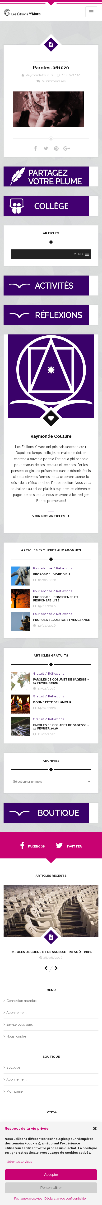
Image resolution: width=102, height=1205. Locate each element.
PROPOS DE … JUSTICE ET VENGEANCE (61, 620)
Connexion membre (21, 1001)
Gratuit (38, 673)
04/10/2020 (70, 75)
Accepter (51, 1174)
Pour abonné (42, 568)
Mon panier (15, 1091)
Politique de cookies (28, 1198)
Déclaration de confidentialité (65, 1198)
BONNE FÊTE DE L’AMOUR (52, 702)
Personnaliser (51, 1188)
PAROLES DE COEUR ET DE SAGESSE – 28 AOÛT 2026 (51, 952)
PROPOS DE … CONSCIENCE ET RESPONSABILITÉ (55, 598)
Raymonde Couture (39, 75)
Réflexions (64, 568)
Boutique (13, 1067)
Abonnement (16, 1012)
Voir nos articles (48, 516)
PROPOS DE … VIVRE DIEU (51, 574)
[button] (95, 1128)
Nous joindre (16, 1036)
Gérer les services (19, 1161)
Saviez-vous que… (19, 1024)
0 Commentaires (53, 81)
